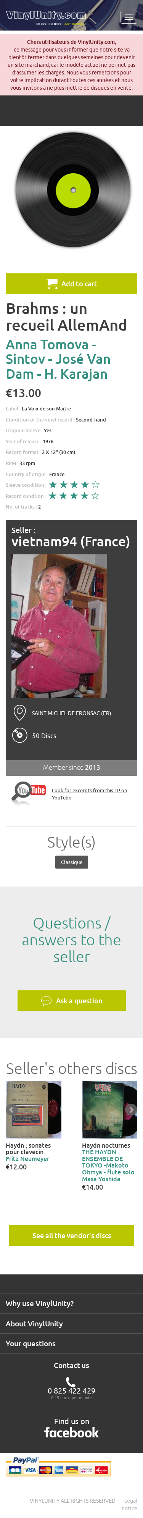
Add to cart (79, 283)
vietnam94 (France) (70, 541)
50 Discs (44, 736)
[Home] (49, 21)
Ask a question (79, 1000)
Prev (12, 1110)
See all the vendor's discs (71, 1235)
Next (131, 1110)
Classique (71, 862)
